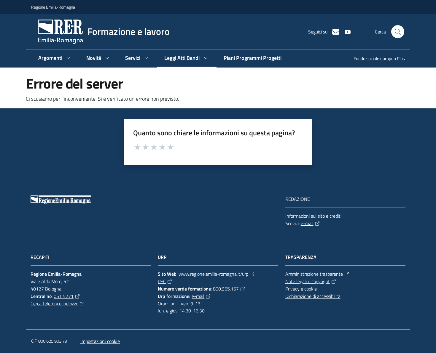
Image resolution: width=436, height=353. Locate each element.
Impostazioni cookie (100, 341)
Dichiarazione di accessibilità (312, 296)
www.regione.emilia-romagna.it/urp (213, 273)
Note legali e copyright (307, 281)
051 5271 (64, 296)
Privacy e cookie (301, 288)
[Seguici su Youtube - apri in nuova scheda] (345, 31)
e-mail (307, 223)
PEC (162, 281)
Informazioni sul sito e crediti (313, 215)
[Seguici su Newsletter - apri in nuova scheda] (333, 31)
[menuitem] (375, 59)
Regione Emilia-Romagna (53, 7)
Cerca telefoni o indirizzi (54, 303)
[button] (398, 32)
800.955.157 (226, 288)
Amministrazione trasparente (314, 273)
